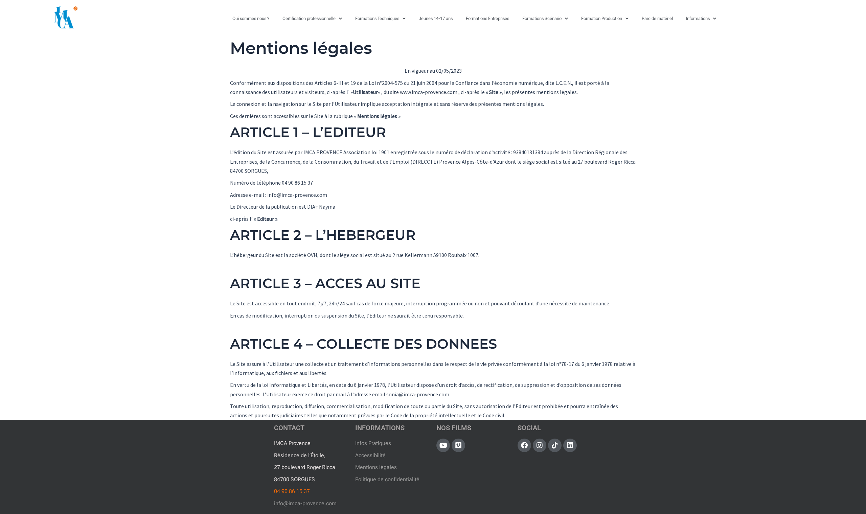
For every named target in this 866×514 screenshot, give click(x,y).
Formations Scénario (542, 18)
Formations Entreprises (487, 18)
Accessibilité (370, 455)
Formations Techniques (377, 18)
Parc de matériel (657, 18)
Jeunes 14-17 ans (436, 18)
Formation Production (601, 18)
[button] (312, 18)
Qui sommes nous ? (250, 18)
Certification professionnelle (309, 18)
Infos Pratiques (373, 443)
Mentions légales (376, 467)
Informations (698, 18)
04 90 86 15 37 (292, 491)
